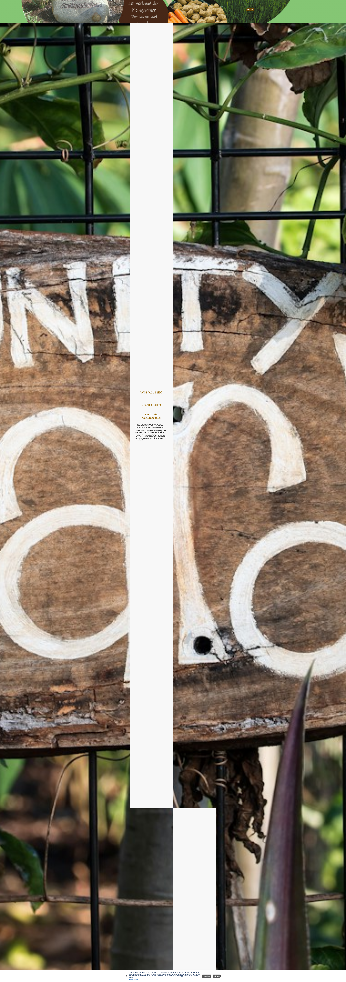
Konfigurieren (133, 979)
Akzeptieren (206, 976)
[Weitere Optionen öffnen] (250, 16)
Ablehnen (217, 976)
